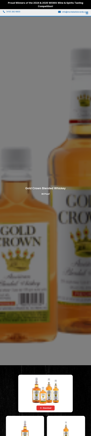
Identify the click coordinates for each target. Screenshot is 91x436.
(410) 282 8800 (13, 12)
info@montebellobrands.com (75, 12)
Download (47, 408)
